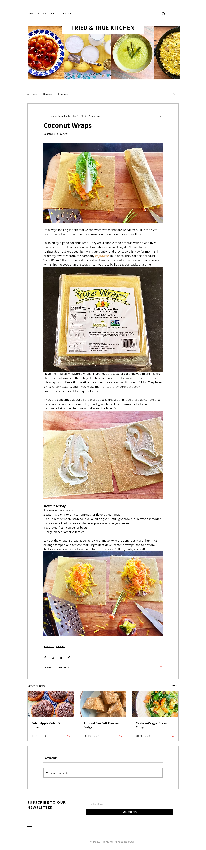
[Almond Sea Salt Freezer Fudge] (103, 704)
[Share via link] (68, 657)
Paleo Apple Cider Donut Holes (49, 725)
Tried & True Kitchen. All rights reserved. (113, 842)
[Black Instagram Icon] (163, 13)
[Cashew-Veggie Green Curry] (155, 704)
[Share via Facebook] (45, 657)
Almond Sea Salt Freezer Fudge (101, 725)
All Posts (32, 93)
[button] (174, 94)
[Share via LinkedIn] (60, 657)
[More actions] (161, 116)
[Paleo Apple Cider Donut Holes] (51, 704)
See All (175, 685)
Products (63, 93)
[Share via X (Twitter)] (52, 657)
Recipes (47, 93)
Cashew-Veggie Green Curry (151, 725)
